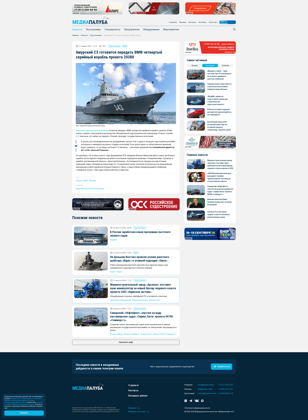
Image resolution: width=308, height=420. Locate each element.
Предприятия (131, 29)
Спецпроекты (112, 29)
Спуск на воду (116, 334)
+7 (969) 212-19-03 (225, 389)
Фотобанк (202, 22)
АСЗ (77, 136)
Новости (77, 29)
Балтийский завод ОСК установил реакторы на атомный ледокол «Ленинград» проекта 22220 (219, 126)
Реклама (182, 22)
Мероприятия (171, 29)
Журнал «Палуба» (224, 22)
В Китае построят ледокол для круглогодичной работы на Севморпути (219, 112)
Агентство (213, 22)
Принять (24, 413)
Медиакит (132, 408)
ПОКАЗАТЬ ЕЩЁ (126, 342)
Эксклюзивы (93, 29)
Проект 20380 (82, 181)
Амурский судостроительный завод (92, 130)
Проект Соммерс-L (132, 334)
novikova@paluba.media (207, 393)
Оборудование (151, 29)
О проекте (173, 22)
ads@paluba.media (205, 389)
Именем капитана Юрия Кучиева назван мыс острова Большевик (219, 202)
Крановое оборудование (121, 300)
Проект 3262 (155, 300)
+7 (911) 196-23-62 (225, 385)
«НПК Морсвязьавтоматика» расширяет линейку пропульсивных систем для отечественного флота (219, 177)
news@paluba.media (206, 385)
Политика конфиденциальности (197, 408)
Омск (113, 272)
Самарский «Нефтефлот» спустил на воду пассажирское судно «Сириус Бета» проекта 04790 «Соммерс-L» (141, 316)
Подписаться (223, 367)
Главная (75, 35)
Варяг (120, 272)
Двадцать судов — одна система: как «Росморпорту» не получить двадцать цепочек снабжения (219, 75)
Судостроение (95, 35)
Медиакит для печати (137, 412)
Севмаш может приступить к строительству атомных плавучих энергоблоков (219, 86)
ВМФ (125, 46)
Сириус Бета (147, 334)
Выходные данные (138, 395)
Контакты (192, 22)
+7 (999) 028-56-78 (225, 393)
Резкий (93, 181)
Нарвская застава (141, 300)
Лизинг (114, 240)
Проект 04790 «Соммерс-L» (165, 334)
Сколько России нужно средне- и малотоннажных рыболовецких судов (218, 214)
